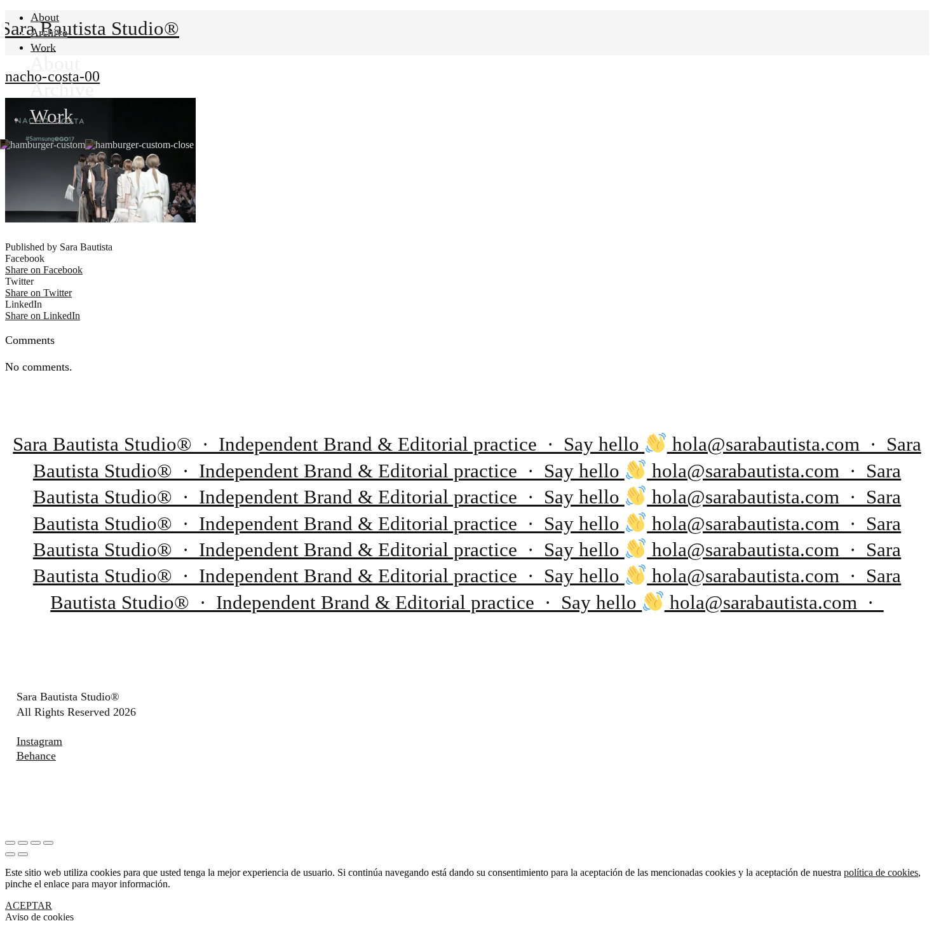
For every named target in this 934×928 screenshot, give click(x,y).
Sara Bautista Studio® (89, 28)
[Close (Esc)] (10, 843)
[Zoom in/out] (48, 843)
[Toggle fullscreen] (35, 843)
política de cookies (881, 872)
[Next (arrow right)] (23, 854)
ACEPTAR (28, 905)
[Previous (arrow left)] (10, 854)
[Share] (23, 843)
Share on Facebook (44, 269)
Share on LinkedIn (42, 315)
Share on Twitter (38, 292)
